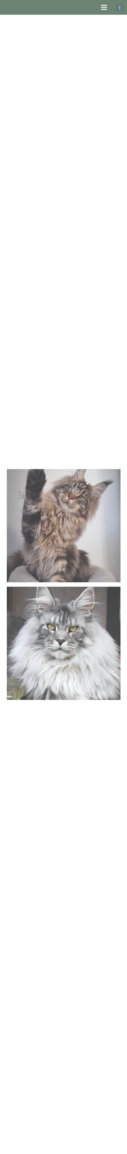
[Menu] (103, 7)
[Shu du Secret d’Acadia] (64, 525)
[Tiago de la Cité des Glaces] (64, 643)
